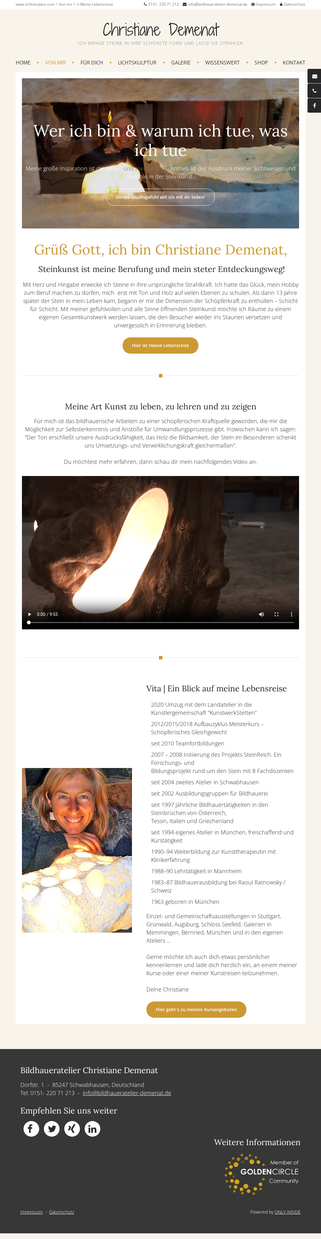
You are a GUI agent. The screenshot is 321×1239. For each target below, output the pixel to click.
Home (23, 63)
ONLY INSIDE (288, 1212)
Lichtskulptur (137, 63)
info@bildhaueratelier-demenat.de (217, 4)
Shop (261, 63)
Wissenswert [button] (222, 63)
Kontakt (294, 63)
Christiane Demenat (160, 29)
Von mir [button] (55, 63)
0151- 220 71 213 (163, 4)
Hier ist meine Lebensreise (160, 345)
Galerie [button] (181, 63)
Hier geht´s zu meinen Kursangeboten (196, 1009)
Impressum (266, 4)
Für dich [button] (92, 63)
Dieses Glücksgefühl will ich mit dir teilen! (160, 197)
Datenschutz (294, 4)
